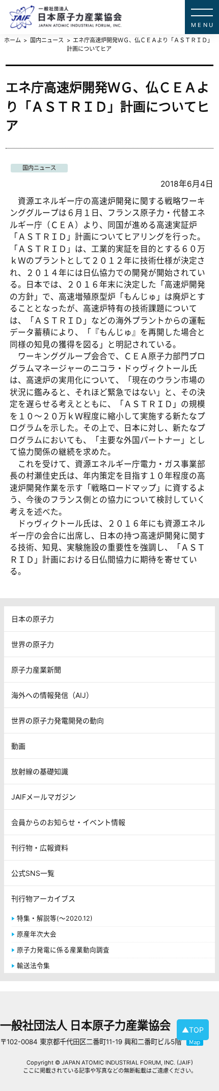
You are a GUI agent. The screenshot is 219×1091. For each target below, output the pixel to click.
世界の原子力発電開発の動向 (57, 720)
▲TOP (193, 1029)
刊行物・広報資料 (39, 847)
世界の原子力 (32, 644)
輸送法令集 (33, 965)
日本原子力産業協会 (114, 17)
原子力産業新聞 (36, 669)
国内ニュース (39, 167)
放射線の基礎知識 (39, 771)
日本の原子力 (32, 618)
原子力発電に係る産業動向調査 (63, 950)
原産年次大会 (37, 934)
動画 (18, 746)
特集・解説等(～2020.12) (55, 918)
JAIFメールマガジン (43, 796)
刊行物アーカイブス (43, 898)
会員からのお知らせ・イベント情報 (68, 822)
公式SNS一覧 (32, 873)
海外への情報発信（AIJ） (52, 695)
